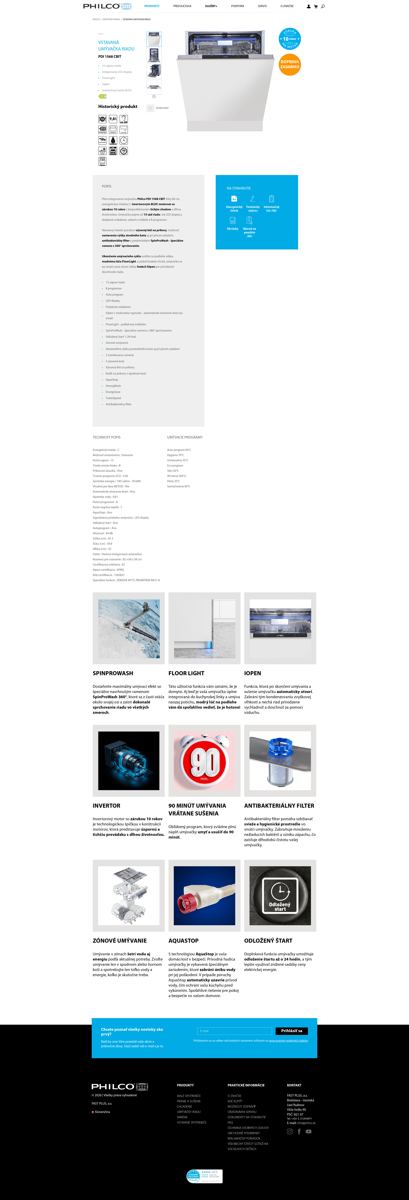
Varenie (182, 1117)
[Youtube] (308, 1133)
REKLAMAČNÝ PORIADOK (244, 1138)
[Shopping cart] (316, 6)
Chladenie (184, 1106)
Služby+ (211, 6)
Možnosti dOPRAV (241, 1106)
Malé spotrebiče (189, 1096)
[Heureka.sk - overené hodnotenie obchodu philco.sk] (204, 1176)
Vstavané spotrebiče (191, 1122)
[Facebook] (299, 1133)
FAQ (230, 1122)
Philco (96, 19)
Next (154, 96)
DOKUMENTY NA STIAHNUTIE (247, 1117)
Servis (262, 6)
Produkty (152, 6)
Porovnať (162, 108)
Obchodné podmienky (244, 1133)
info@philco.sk (306, 1123)
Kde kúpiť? (235, 1101)
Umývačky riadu (111, 19)
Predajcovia (182, 6)
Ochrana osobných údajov (248, 1128)
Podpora (237, 6)
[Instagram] (290, 1133)
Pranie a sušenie (189, 1101)
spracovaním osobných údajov (288, 1040)
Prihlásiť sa (291, 1031)
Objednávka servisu (242, 1112)
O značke (287, 6)
